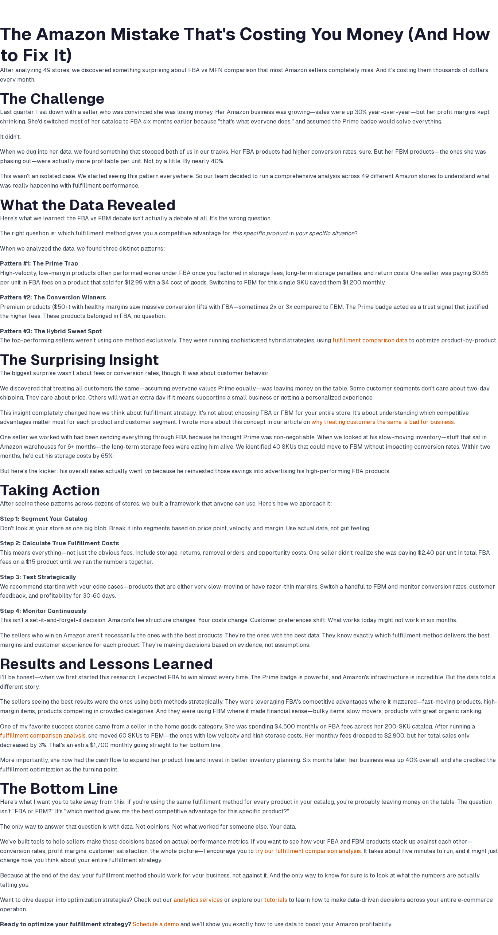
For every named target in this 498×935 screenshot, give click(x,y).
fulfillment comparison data (370, 340)
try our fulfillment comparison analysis (308, 851)
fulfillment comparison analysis (43, 735)
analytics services (198, 899)
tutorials (275, 899)
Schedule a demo (156, 924)
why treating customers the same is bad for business (382, 422)
